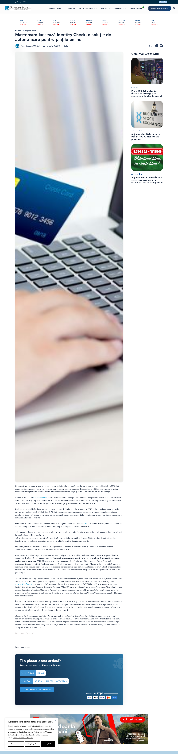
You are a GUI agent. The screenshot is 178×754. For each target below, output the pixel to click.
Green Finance (136, 8)
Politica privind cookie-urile (23, 738)
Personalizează (16, 744)
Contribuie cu (37, 689)
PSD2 (87, 523)
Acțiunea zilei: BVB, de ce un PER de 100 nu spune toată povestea (145, 137)
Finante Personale (87, 8)
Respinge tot (32, 744)
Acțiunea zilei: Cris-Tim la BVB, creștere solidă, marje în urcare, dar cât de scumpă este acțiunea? (147, 180)
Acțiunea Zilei (136, 131)
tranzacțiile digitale (23, 584)
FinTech (104, 8)
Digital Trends (30, 30)
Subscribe (163, 2)
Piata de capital (55, 8)
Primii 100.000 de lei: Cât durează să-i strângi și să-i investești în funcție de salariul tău (146, 93)
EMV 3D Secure (40, 497)
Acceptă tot (47, 744)
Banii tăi (134, 87)
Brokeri (71, 8)
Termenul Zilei (120, 8)
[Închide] (55, 720)
